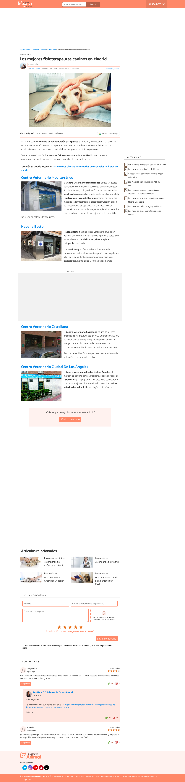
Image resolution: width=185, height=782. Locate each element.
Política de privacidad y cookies (87, 776)
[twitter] (24, 767)
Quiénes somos (57, 776)
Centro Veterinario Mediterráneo (47, 178)
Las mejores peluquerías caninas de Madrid (144, 183)
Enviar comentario (106, 639)
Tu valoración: (52, 631)
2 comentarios (33, 64)
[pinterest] (41, 767)
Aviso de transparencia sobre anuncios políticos (140, 776)
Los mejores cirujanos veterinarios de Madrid (144, 213)
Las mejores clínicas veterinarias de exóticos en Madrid (54, 562)
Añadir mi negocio (70, 419)
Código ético (26, 780)
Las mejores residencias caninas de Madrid (147, 165)
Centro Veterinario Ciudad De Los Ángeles (54, 367)
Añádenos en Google (110, 133)
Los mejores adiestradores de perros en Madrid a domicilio (145, 200)
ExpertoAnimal (25, 49)
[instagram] (30, 767)
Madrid (43, 49)
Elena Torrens (35, 68)
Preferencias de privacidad (110, 776)
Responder (25, 683)
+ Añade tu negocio (113, 69)
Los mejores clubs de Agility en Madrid (145, 206)
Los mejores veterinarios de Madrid (143, 169)
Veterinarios (51, 49)
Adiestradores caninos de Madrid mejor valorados (145, 175)
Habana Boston (33, 227)
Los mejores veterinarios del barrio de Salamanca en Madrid (106, 579)
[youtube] (35, 767)
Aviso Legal (69, 776)
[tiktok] (46, 767)
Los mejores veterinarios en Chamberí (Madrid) (54, 577)
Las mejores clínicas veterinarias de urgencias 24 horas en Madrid (69, 168)
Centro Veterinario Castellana (44, 327)
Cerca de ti (35, 49)
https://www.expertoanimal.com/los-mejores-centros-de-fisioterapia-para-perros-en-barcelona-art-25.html (71, 706)
